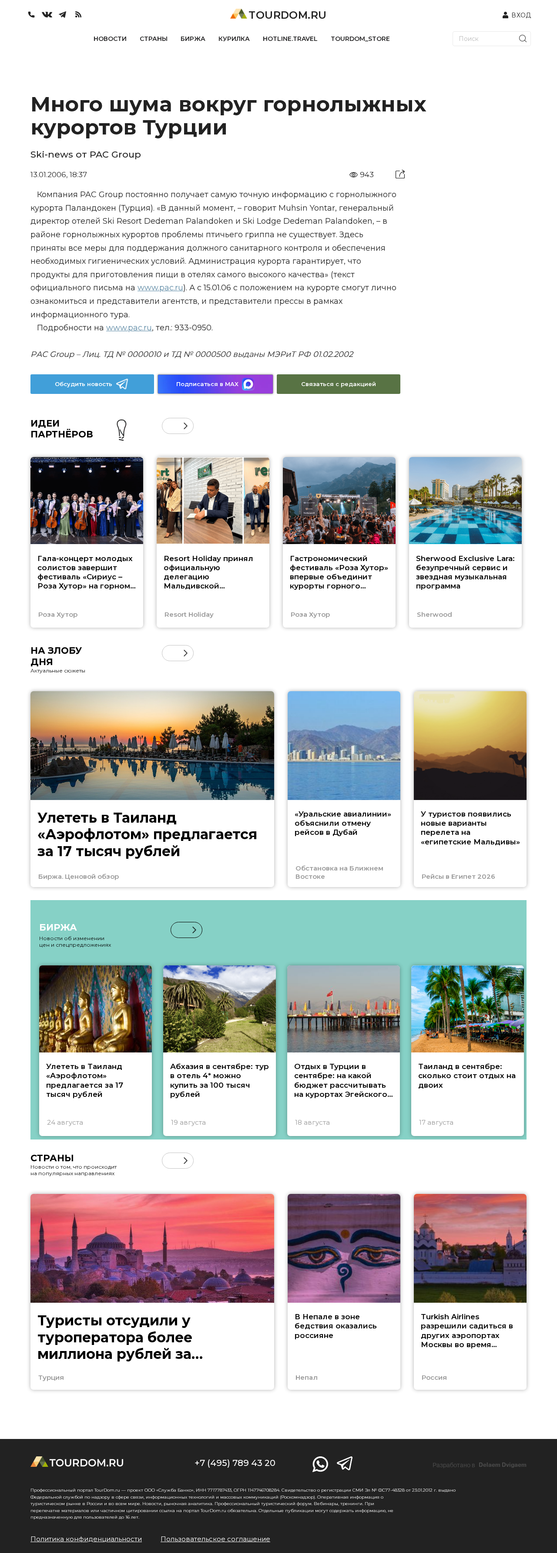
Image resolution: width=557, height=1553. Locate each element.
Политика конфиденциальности (86, 1539)
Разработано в (480, 1465)
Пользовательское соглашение (215, 1539)
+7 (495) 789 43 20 (235, 1463)
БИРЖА (193, 39)
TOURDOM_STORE (360, 39)
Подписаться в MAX (207, 383)
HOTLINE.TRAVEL (290, 39)
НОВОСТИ (110, 39)
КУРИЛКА (234, 39)
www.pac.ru (160, 287)
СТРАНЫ (154, 39)
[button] (170, 426)
